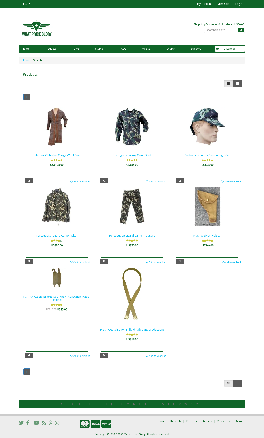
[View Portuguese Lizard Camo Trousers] (104, 261)
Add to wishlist (81, 181)
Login (238, 4)
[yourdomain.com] (74, 28)
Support (196, 48)
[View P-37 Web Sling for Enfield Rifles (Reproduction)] (104, 355)
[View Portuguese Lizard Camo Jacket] (29, 261)
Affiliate (145, 48)
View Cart (223, 4)
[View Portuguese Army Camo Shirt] (104, 180)
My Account (204, 4)
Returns (98, 48)
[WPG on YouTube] (36, 422)
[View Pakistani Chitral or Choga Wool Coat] (29, 180)
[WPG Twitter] (21, 422)
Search (171, 48)
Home (26, 48)
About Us (175, 421)
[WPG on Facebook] (27, 422)
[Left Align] (228, 83)
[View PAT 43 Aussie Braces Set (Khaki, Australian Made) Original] (29, 355)
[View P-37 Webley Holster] (180, 261)
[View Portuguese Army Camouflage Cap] (180, 180)
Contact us (224, 421)
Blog (76, 48)
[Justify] (237, 83)
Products (50, 48)
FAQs (122, 48)
